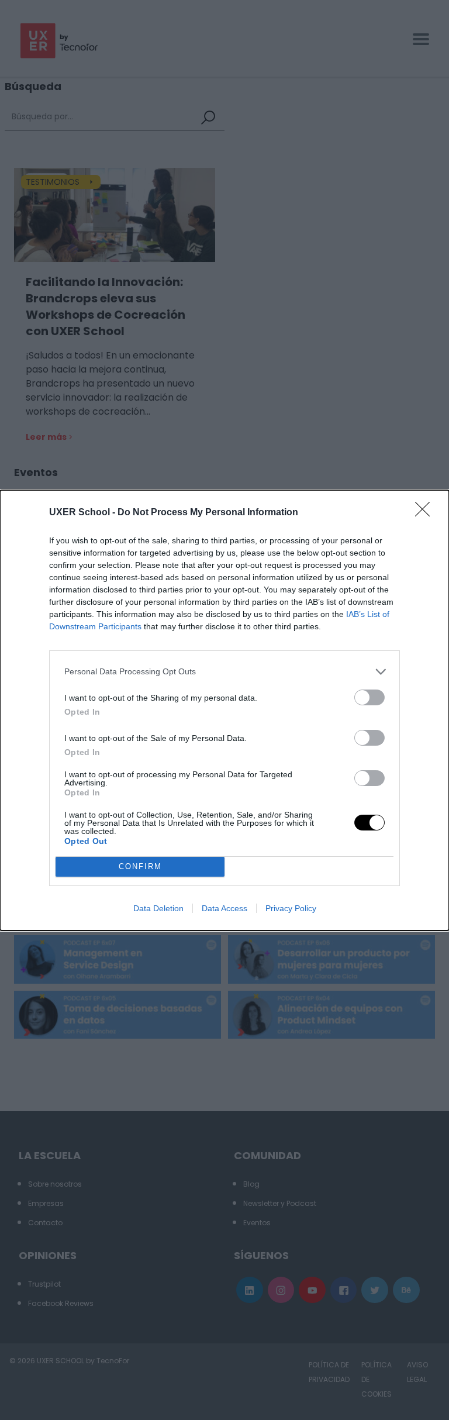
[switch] (369, 697)
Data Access (224, 908)
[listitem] (224, 672)
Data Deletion (158, 908)
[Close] (426, 513)
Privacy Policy (290, 908)
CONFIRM (140, 866)
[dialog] (224, 710)
